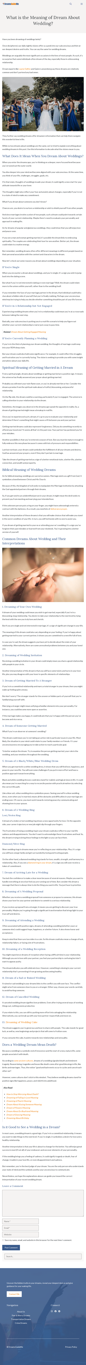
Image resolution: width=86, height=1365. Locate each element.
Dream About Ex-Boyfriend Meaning (22, 1111)
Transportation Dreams (21, 1319)
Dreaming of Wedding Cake (21, 1022)
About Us (21, 1311)
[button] (70, 4)
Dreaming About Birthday (17, 1118)
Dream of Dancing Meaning (18, 1114)
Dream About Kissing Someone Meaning (24, 1104)
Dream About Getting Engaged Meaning (28, 332)
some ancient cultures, (24, 1060)
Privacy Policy (71, 1347)
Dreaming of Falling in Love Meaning (22, 1097)
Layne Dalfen (25, 69)
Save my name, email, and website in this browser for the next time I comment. (38, 1240)
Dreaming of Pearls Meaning (18, 1101)
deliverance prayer (59, 509)
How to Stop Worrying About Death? (22, 1094)
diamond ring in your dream (40, 862)
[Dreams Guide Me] (10, 4)
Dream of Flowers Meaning (18, 1108)
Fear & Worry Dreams (21, 1315)
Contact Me (14, 1294)
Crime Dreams (21, 1323)
